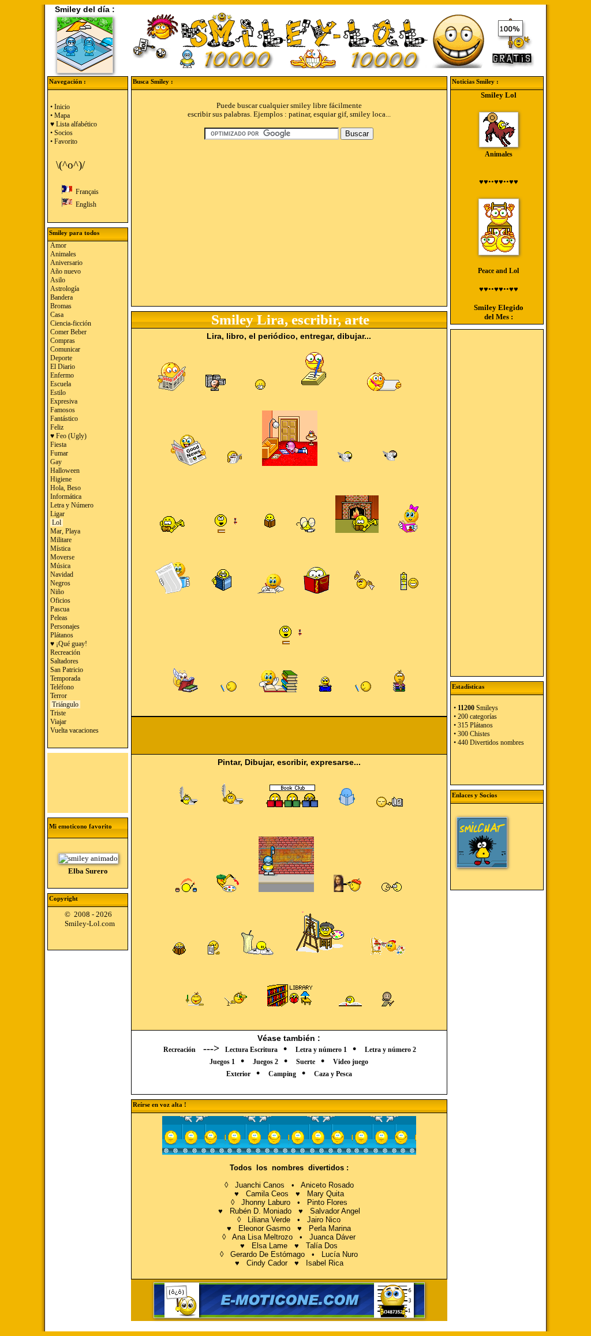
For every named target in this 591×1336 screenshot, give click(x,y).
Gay (56, 462)
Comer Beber (68, 332)
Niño (57, 592)
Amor (58, 245)
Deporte (61, 358)
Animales (63, 254)
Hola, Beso (65, 488)
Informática (65, 496)
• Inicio (60, 107)
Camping (282, 1074)
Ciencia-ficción (70, 323)
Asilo (57, 280)
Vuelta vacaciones (74, 730)
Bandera (61, 297)
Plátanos (61, 635)
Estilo (58, 393)
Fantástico (64, 419)
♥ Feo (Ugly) (68, 436)
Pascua (59, 609)
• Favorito (63, 141)
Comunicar (65, 349)
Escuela (60, 384)
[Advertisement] (88, 782)
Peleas (59, 618)
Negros (60, 583)
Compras (62, 341)
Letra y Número (71, 505)
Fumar (59, 453)
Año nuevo (65, 271)
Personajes (65, 626)
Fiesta (58, 445)
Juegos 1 (222, 1062)
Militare (61, 540)
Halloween (65, 471)
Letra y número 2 (390, 1050)
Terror (58, 696)
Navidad (61, 574)
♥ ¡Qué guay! (68, 644)
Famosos (62, 410)
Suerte (305, 1062)
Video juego (350, 1062)
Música (60, 566)
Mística (60, 548)
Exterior (238, 1074)
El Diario (62, 367)
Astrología (64, 289)
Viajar (58, 722)
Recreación (65, 652)
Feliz (56, 427)
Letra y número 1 (321, 1050)
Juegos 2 (265, 1062)
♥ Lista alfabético (73, 124)
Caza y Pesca (333, 1074)
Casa (56, 315)
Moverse (62, 557)
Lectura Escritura (251, 1050)
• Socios (61, 133)
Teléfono (62, 687)
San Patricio (66, 670)
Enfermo (62, 375)
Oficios (60, 600)
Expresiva (63, 401)
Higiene (61, 479)
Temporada (65, 678)
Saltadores (64, 661)
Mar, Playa (65, 531)
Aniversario (66, 263)
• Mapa (60, 115)
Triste (58, 713)
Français (85, 192)
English (84, 204)
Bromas (61, 306)
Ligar (57, 514)
